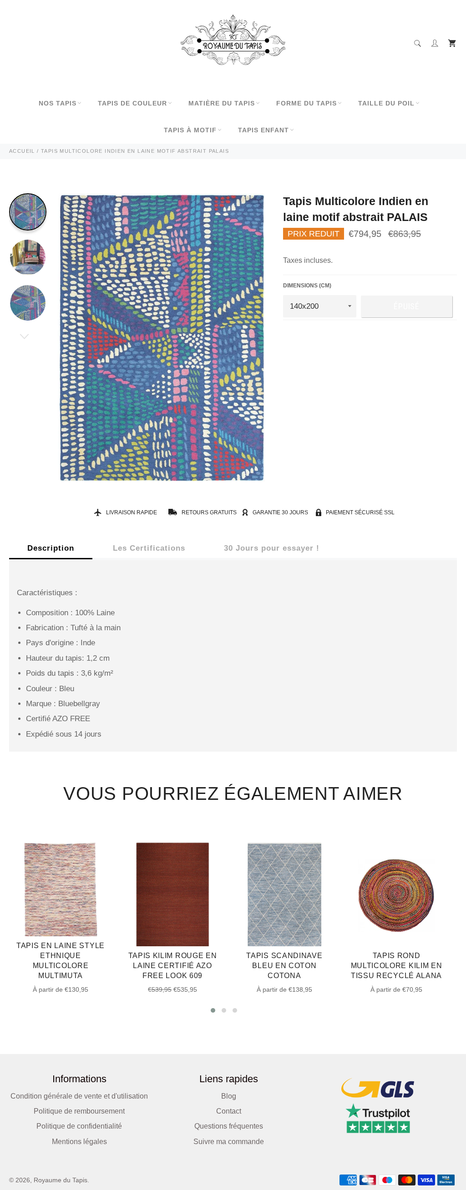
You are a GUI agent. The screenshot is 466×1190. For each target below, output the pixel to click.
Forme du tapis (306, 103)
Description (50, 548)
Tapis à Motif (190, 130)
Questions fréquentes (228, 1126)
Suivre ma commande (228, 1141)
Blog (228, 1096)
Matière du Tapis (221, 103)
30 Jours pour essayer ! (271, 548)
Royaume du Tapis (60, 1180)
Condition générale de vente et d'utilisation (79, 1096)
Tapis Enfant (263, 130)
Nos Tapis (57, 103)
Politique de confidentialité (79, 1126)
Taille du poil (386, 103)
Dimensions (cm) (307, 285)
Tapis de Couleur (132, 103)
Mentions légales (79, 1141)
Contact (228, 1111)
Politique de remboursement (79, 1111)
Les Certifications (149, 548)
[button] (213, 1010)
